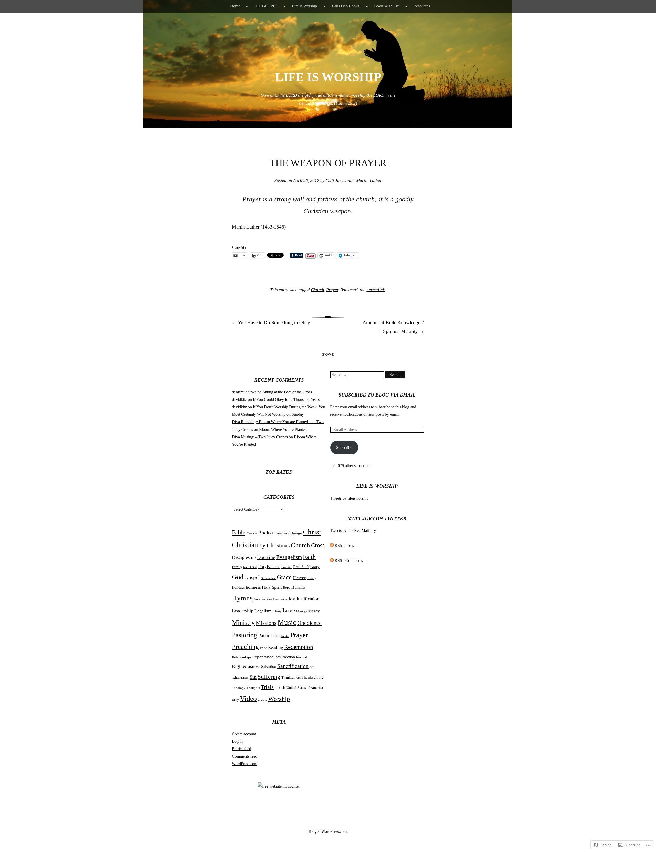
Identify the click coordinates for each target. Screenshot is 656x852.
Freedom (286, 567)
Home (235, 6)
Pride (263, 648)
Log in (237, 741)
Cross (318, 545)
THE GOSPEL (265, 6)
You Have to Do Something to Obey (271, 322)
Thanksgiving (313, 677)
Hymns (242, 598)
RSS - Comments (349, 560)
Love (288, 610)
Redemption (298, 646)
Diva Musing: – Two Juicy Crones (260, 437)
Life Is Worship (304, 6)
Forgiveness (269, 566)
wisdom (262, 699)
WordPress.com (244, 763)
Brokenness (280, 533)
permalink (375, 289)
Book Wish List (386, 6)
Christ (312, 532)
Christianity (249, 545)
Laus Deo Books (345, 6)
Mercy (314, 611)
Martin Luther (369, 180)
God (237, 577)
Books (264, 533)
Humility (298, 587)
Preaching (245, 646)
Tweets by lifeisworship (349, 498)
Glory (315, 566)
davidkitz (239, 399)
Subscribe (344, 447)
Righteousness (246, 666)
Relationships (241, 657)
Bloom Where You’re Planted (283, 429)
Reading (275, 647)
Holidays (238, 587)
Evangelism (289, 557)
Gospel (252, 577)
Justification (308, 598)
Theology (238, 688)
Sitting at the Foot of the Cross (287, 392)
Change (296, 533)
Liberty (277, 611)
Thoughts (253, 688)
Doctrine (266, 557)
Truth (280, 687)
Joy (291, 598)
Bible (238, 532)
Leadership (242, 610)
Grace (284, 577)
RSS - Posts (344, 545)
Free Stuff (301, 566)
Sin (253, 677)
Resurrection (284, 657)
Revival (301, 657)
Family (237, 567)
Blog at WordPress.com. (328, 831)
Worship (279, 698)
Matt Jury (334, 180)
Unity (235, 700)
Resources (421, 6)
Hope (286, 587)
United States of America (304, 688)
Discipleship (244, 557)
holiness (253, 587)
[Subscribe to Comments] (332, 560)
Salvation (268, 666)
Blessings (252, 533)
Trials (267, 687)
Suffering (269, 676)
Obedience (309, 623)
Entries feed (241, 749)
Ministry (243, 622)
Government (268, 578)
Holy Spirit (272, 587)
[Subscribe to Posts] (332, 545)
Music (287, 622)
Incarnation (263, 599)
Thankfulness (291, 677)
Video (248, 698)
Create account (244, 734)
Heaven (299, 577)
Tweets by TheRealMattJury (353, 530)
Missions (266, 623)
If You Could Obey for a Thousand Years (286, 399)
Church (317, 289)
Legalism (263, 610)
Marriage (301, 611)
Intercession (280, 599)
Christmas (278, 545)
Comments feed (244, 756)
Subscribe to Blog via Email (377, 395)
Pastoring (244, 635)
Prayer (332, 289)
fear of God (250, 567)
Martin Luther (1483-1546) (259, 227)
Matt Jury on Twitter (376, 518)
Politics (285, 636)
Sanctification (293, 666)
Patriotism (269, 635)
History (312, 578)
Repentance (262, 656)
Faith (309, 556)
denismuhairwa (244, 392)
